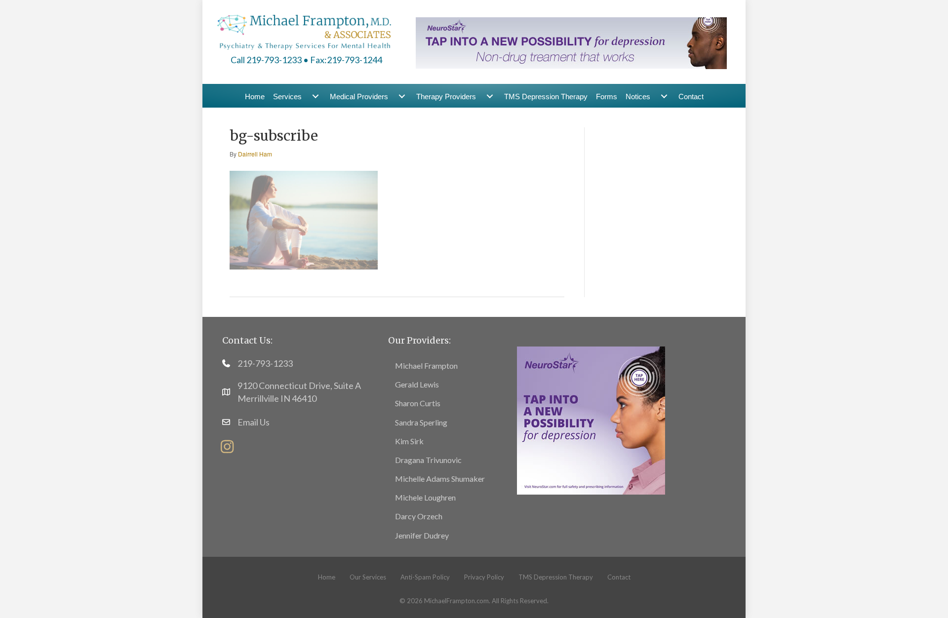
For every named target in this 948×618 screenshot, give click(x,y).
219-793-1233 (265, 363)
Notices (638, 96)
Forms (606, 96)
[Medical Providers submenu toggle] (402, 96)
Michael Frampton (426, 365)
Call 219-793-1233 (266, 59)
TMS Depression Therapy (546, 96)
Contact (691, 96)
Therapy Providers (446, 96)
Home (255, 96)
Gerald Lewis (417, 384)
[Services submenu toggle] (315, 96)
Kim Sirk (409, 441)
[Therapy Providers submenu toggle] (490, 96)
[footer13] (591, 419)
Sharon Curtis (417, 403)
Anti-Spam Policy (425, 577)
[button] (227, 447)
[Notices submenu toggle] (664, 96)
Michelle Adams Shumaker (440, 478)
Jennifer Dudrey (422, 535)
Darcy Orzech (418, 516)
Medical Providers (359, 96)
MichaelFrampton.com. (457, 601)
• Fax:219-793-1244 (342, 59)
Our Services (368, 577)
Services (287, 96)
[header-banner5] (571, 42)
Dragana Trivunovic (428, 459)
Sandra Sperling (421, 422)
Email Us (253, 422)
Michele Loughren (425, 497)
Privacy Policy (484, 577)
